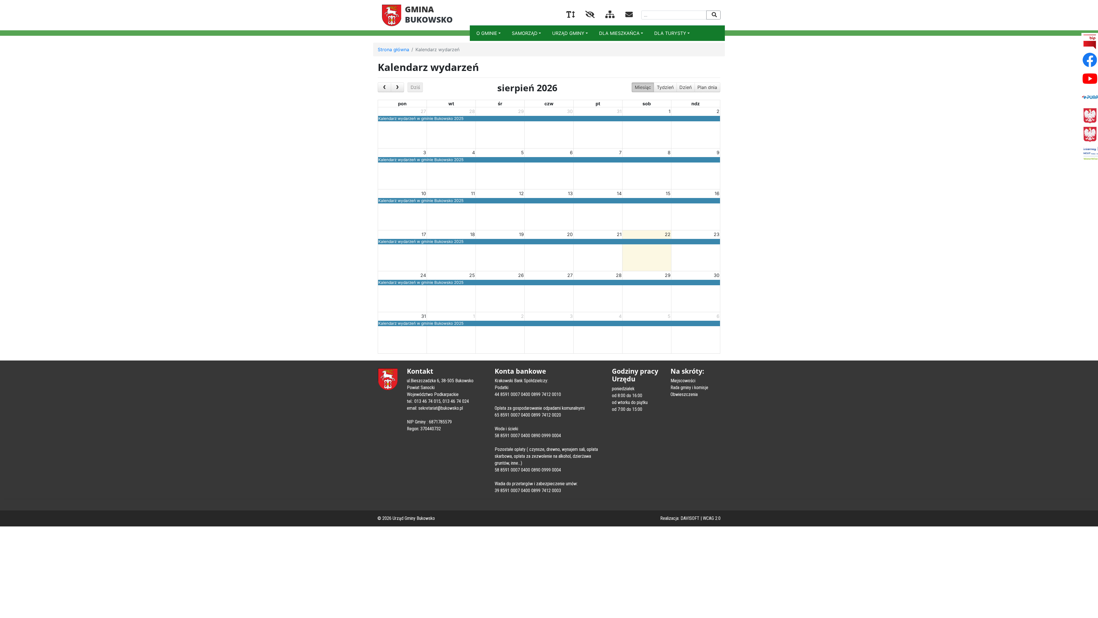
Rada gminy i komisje (689, 387)
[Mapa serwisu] (605, 15)
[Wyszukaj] (713, 15)
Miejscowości (683, 380)
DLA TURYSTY (670, 33)
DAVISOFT (690, 518)
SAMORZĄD (525, 33)
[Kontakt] (624, 15)
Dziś (415, 87)
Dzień (685, 87)
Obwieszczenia (684, 394)
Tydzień (665, 87)
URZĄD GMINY (568, 33)
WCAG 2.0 (712, 518)
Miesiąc (643, 87)
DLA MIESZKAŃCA (619, 33)
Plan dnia (707, 87)
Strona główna (393, 49)
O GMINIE (486, 33)
